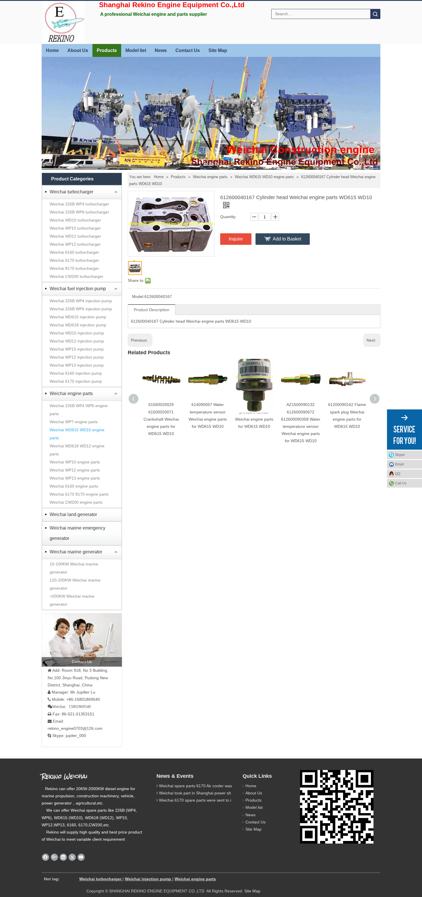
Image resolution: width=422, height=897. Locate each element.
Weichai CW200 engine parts (76, 502)
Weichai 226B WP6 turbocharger (79, 212)
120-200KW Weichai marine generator (75, 584)
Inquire (236, 238)
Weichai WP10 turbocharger (75, 228)
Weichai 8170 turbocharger (74, 268)
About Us (77, 50)
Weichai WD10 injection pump (77, 333)
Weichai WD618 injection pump (78, 325)
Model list (135, 50)
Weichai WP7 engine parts (74, 421)
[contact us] (82, 640)
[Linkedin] (63, 857)
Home (52, 50)
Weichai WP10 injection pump (77, 349)
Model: (138, 296)
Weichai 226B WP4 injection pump (81, 301)
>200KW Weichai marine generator (72, 600)
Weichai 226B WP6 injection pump (81, 309)
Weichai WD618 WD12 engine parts (77, 450)
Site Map (217, 50)
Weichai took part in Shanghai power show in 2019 (205, 793)
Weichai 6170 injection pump (76, 381)
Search (375, 14)
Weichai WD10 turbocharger (75, 220)
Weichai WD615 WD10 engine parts (77, 434)
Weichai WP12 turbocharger (75, 244)
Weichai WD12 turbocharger (75, 236)
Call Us (400, 483)
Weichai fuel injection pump (78, 288)
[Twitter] (72, 857)
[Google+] (54, 857)
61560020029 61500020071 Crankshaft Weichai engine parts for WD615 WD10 (161, 419)
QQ (397, 474)
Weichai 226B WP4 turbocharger (79, 204)
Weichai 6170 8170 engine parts (79, 494)
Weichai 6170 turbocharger (74, 260)
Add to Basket (287, 238)
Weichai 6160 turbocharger (74, 252)
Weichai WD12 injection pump (77, 341)
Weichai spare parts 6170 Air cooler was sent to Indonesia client (217, 786)
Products (107, 50)
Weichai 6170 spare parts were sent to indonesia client (208, 800)
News (161, 50)
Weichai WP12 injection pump (77, 357)
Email (399, 464)
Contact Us (187, 50)
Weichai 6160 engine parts (74, 486)
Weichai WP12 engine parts (75, 470)
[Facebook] (45, 857)
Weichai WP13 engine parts (75, 478)
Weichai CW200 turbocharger (76, 276)
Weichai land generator (73, 514)
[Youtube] (81, 857)
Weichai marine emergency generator (77, 533)
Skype (400, 455)
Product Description (151, 309)
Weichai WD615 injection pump (78, 317)
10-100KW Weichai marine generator (74, 568)
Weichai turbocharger (71, 191)
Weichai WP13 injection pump (77, 365)
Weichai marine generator (76, 551)
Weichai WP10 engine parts (75, 462)
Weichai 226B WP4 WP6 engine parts (79, 409)
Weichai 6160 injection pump (76, 373)
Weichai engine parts (71, 393)
